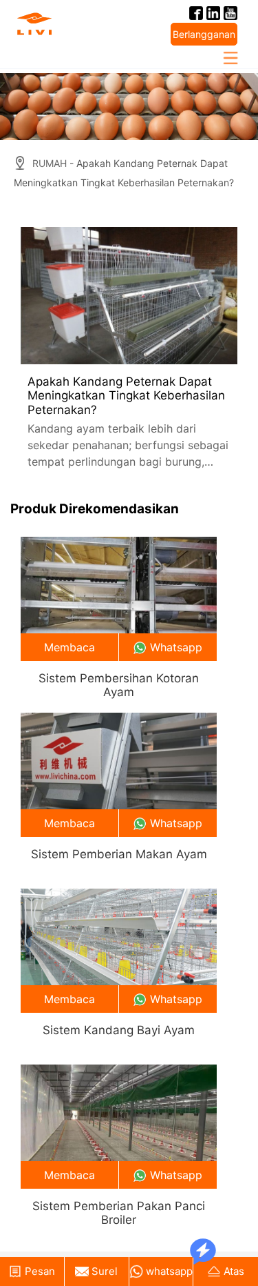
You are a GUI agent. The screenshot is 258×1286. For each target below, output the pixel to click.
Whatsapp (176, 647)
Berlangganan (204, 34)
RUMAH (49, 163)
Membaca (69, 647)
